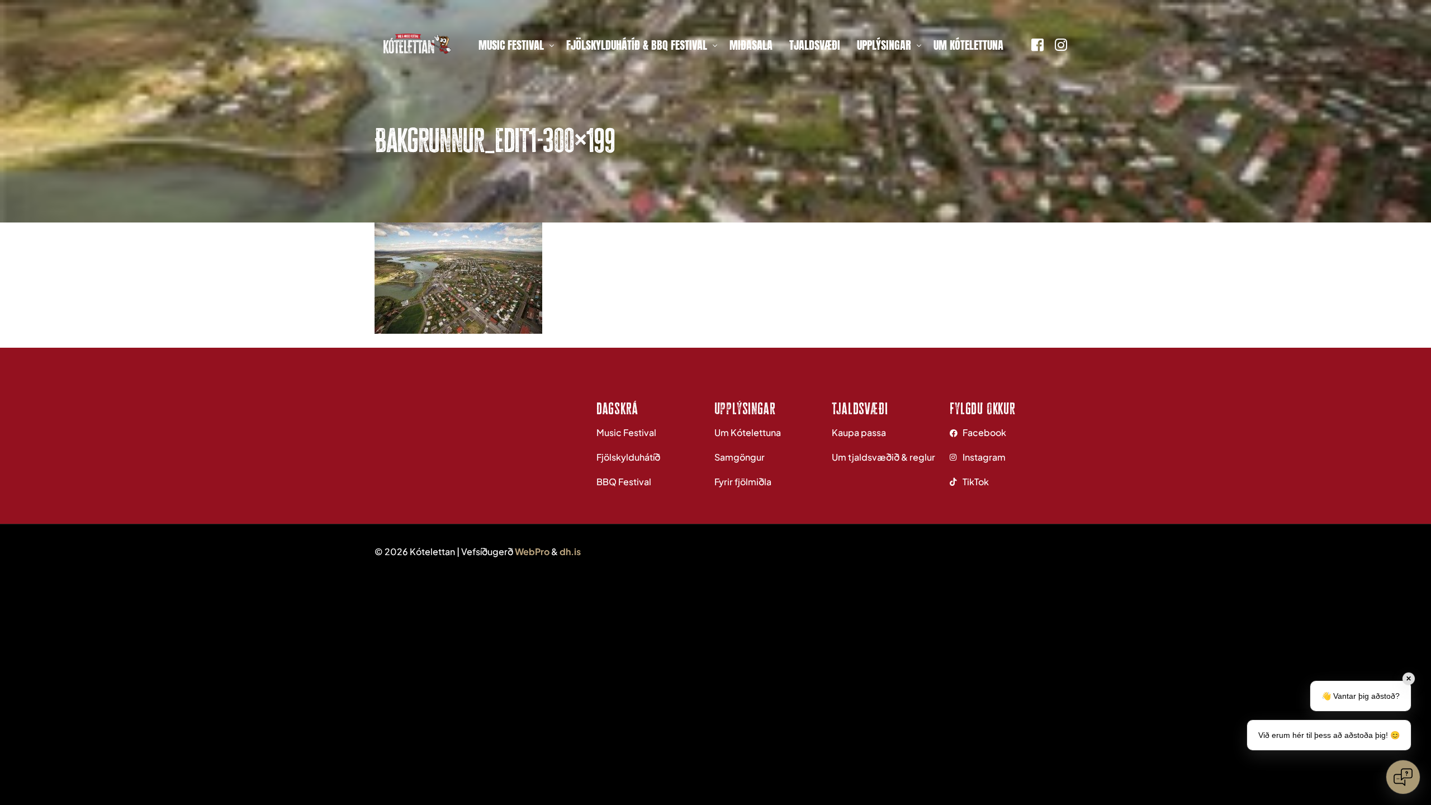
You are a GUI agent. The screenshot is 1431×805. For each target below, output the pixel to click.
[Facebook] (1037, 43)
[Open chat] (1403, 777)
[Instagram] (1061, 43)
